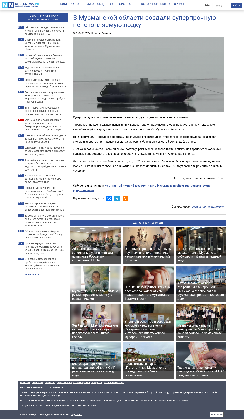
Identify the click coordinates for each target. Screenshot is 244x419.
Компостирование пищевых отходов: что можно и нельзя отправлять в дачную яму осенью (44, 206)
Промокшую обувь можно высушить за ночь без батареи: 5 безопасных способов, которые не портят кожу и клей (45, 192)
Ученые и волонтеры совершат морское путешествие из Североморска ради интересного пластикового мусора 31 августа (44, 124)
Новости (95, 33)
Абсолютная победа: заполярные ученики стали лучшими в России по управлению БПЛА (44, 30)
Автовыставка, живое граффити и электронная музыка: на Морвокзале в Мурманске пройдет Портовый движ (45, 97)
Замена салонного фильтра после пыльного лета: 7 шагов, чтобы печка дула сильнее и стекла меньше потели (44, 220)
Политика (66, 4)
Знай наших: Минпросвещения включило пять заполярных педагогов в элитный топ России (44, 111)
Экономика (85, 4)
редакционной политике (208, 207)
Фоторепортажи (153, 4)
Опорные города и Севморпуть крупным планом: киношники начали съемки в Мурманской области (43, 44)
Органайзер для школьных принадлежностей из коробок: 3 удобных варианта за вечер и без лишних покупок (44, 248)
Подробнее (76, 414)
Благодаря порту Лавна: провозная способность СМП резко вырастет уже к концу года (45, 151)
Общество (105, 4)
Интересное (110, 382)
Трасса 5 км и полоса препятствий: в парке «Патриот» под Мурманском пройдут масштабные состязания (45, 164)
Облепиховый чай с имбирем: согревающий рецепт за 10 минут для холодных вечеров (44, 234)
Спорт (120, 382)
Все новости (32, 274)
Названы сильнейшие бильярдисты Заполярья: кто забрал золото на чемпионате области (46, 138)
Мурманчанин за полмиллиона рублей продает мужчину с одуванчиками (43, 71)
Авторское (177, 4)
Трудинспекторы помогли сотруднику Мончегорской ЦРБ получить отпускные (43, 179)
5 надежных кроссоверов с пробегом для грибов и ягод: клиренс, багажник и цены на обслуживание (42, 263)
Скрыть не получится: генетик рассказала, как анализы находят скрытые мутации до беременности (45, 83)
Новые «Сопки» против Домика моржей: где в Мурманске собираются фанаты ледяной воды (45, 58)
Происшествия (126, 4)
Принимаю (217, 414)
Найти (236, 5)
